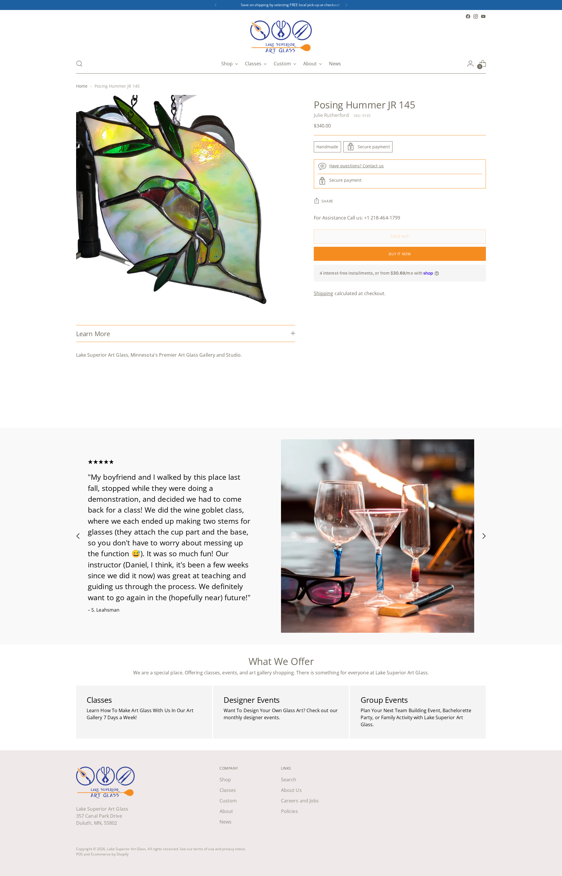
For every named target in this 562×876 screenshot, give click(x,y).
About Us (291, 790)
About (226, 811)
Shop (225, 779)
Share (327, 200)
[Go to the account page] (470, 63)
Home (82, 86)
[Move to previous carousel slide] (467, 408)
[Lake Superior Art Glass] (281, 37)
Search (288, 779)
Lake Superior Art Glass (126, 848)
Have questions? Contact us (356, 166)
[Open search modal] (79, 63)
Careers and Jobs (300, 800)
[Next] (346, 5)
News (226, 822)
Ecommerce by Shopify (110, 854)
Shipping (323, 293)
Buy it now (400, 253)
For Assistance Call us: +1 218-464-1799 (357, 217)
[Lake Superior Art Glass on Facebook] (468, 16)
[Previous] (215, 5)
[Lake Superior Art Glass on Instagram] (475, 16)
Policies (289, 811)
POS (79, 854)
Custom (228, 800)
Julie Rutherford (331, 115)
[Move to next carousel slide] (481, 407)
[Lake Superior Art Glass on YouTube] (483, 16)
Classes (228, 790)
